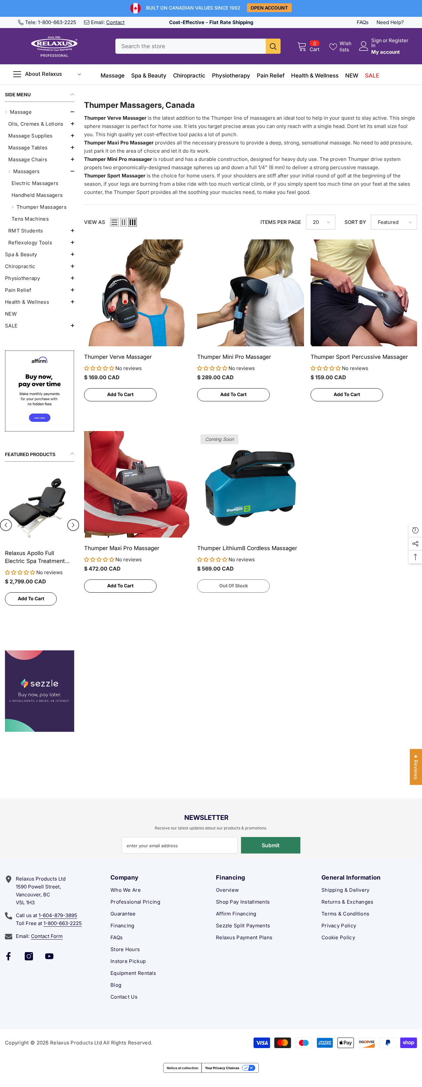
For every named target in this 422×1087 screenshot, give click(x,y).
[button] (39, 111)
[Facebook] (8, 956)
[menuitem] (39, 177)
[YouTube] (49, 956)
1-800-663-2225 (57, 22)
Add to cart (31, 598)
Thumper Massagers (41, 207)
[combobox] (190, 46)
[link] (39, 391)
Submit (271, 845)
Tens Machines (30, 219)
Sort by (355, 222)
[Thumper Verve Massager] (137, 292)
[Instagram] (29, 956)
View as (94, 222)
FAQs (363, 22)
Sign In (376, 43)
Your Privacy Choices (222, 1068)
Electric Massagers (35, 183)
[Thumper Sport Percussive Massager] (364, 292)
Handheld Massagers (37, 195)
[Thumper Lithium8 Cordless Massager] (250, 484)
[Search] (198, 46)
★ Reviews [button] (416, 767)
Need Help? (390, 22)
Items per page (280, 222)
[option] (39, 544)
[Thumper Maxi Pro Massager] (137, 484)
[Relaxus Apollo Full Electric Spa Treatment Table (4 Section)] (39, 508)
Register (398, 41)
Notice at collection (182, 1068)
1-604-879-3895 (58, 915)
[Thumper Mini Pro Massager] (250, 292)
